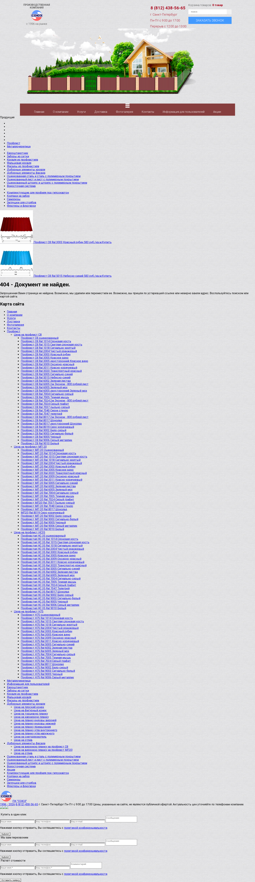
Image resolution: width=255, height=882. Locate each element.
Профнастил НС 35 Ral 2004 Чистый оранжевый (52, 549)
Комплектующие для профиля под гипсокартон (38, 192)
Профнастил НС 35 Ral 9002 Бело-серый (47, 595)
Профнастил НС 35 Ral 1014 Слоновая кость (49, 539)
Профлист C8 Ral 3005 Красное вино (45, 357)
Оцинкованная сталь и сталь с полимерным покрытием (43, 176)
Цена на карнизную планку (31, 717)
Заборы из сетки (18, 156)
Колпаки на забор (18, 196)
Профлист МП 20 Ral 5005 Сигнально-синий (49, 483)
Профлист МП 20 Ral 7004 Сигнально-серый (49, 493)
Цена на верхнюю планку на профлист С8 (41, 746)
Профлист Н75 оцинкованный (40, 614)
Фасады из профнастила (23, 166)
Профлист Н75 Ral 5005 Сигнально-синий (47, 644)
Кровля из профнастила (22, 159)
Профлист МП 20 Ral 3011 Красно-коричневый (51, 479)
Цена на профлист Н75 (28, 611)
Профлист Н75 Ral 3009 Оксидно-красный (48, 638)
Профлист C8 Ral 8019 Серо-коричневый (47, 427)
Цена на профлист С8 (28, 334)
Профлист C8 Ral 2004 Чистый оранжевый (49, 351)
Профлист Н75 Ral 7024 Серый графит (46, 661)
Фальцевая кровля (19, 163)
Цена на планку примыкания (32, 726)
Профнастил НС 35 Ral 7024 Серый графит (48, 585)
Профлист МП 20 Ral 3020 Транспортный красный (54, 473)
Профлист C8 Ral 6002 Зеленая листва (46, 380)
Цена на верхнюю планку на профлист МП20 (43, 750)
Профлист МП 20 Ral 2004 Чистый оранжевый (51, 463)
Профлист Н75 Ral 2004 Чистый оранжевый (50, 628)
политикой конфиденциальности (85, 827)
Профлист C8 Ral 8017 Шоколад (41, 420)
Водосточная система (21, 186)
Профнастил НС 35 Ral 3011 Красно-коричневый (52, 562)
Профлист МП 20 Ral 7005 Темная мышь (47, 496)
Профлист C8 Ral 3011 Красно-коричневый (49, 367)
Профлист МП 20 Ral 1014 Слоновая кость (48, 453)
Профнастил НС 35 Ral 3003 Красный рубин (49, 552)
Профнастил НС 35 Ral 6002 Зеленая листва (49, 572)
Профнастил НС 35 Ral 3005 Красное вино (48, 555)
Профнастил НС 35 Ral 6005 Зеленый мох (48, 575)
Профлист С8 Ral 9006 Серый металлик (46, 440)
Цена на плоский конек (29, 707)
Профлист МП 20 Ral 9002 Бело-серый (46, 516)
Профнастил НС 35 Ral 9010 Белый (43, 608)
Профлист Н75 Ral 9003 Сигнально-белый (48, 670)
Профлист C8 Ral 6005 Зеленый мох (44, 387)
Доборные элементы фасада (26, 172)
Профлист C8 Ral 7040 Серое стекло (44, 410)
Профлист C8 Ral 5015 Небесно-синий (45, 377)
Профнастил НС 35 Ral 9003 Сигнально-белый (50, 598)
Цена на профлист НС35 (29, 532)
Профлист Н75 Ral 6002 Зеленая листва (46, 647)
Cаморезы (13, 199)
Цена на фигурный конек (30, 710)
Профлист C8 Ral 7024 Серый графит (45, 404)
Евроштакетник (17, 153)
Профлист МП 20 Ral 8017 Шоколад (44, 509)
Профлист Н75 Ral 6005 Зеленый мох (45, 651)
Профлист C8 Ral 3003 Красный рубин (45, 354)
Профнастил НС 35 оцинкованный (43, 535)
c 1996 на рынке (36, 14)
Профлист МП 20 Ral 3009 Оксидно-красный (50, 476)
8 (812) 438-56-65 (168, 8)
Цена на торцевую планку (31, 713)
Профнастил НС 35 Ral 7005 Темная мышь (48, 581)
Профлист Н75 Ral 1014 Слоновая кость (47, 618)
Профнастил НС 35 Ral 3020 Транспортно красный (54, 565)
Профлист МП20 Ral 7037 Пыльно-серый (48, 502)
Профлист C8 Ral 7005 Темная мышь (45, 397)
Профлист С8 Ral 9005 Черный (41, 436)
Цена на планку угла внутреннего (35, 730)
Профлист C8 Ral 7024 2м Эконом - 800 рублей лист (54, 400)
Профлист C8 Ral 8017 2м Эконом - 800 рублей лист (54, 417)
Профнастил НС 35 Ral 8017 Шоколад (45, 591)
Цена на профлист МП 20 (30, 446)
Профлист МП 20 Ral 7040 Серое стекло (47, 506)
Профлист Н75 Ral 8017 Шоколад (42, 664)
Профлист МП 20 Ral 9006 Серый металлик (49, 525)
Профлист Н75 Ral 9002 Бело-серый (44, 667)
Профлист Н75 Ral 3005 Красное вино (45, 634)
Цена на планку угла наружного (34, 733)
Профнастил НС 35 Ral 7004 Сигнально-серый (50, 578)
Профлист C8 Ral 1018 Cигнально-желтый (48, 348)
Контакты (148, 111)
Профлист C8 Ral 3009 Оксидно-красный (47, 364)
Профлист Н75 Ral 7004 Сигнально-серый (48, 654)
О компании (60, 111)
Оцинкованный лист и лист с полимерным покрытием (43, 179)
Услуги (81, 111)
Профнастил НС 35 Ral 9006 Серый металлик (50, 605)
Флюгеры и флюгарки (21, 205)
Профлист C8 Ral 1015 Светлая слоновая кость (51, 344)
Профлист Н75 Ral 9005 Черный (41, 674)
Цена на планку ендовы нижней (35, 723)
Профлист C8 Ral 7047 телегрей (41, 413)
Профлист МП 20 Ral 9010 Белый (42, 529)
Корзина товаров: (205, 5)
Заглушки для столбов (21, 202)
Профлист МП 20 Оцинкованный (42, 450)
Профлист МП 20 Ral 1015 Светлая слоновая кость (54, 456)
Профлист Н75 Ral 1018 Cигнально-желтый (49, 624)
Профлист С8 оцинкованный (39, 338)
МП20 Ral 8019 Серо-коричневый (42, 512)
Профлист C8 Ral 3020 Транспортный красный (51, 371)
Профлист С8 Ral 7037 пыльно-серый (45, 407)
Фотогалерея (124, 111)
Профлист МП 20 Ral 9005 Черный (43, 522)
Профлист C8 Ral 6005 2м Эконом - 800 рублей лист (54, 384)
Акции (217, 111)
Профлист (13, 143)
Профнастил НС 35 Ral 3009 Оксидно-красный (51, 558)
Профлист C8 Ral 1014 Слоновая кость (46, 341)
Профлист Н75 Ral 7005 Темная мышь (46, 657)
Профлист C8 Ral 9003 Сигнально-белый (47, 433)
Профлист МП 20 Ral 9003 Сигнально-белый (49, 519)
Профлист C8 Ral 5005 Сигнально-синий (47, 374)
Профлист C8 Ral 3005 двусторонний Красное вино (54, 361)
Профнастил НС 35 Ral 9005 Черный (44, 601)
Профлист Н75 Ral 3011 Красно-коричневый (50, 641)
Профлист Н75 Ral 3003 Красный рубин (46, 631)
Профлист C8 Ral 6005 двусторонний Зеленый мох (54, 390)
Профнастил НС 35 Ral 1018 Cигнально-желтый (52, 545)
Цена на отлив (23, 740)
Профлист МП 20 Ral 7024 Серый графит (47, 499)
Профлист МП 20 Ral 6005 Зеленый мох (47, 489)
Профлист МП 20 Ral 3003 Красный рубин (48, 466)
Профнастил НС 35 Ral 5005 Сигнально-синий (50, 568)
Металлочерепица (19, 146)
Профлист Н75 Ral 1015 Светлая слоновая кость (52, 621)
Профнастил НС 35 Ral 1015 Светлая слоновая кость (55, 542)
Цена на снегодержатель (30, 736)
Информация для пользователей (184, 111)
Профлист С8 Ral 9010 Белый (40, 443)
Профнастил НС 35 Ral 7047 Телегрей (45, 588)
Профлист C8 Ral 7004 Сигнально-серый (47, 394)
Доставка (100, 111)
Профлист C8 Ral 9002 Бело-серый (43, 430)
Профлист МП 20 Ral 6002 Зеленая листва (48, 486)
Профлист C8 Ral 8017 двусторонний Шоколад (51, 423)
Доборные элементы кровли (26, 169)
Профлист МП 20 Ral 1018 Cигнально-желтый (50, 460)
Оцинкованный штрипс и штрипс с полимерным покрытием (47, 182)
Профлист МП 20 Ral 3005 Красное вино (47, 469)
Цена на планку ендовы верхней (35, 720)
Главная (39, 111)
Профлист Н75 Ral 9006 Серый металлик (47, 677)
